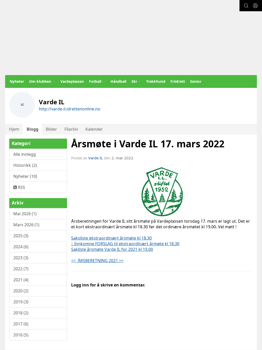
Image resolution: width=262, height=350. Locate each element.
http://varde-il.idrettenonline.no (69, 109)
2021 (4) (20, 280)
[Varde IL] (131, 37)
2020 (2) (20, 291)
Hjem (14, 129)
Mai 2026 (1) (25, 214)
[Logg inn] (255, 5)
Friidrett (177, 81)
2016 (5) (20, 335)
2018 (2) (20, 313)
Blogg (32, 129)
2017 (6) (20, 324)
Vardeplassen (72, 81)
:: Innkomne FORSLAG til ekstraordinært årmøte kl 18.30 (125, 243)
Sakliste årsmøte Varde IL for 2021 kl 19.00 (112, 249)
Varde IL (95, 157)
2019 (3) (20, 302)
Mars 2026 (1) (26, 225)
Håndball (118, 81)
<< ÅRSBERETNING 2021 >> (97, 260)
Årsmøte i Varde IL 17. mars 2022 (147, 143)
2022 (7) (20, 269)
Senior (195, 81)
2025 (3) (20, 236)
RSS (21, 187)
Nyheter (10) (25, 176)
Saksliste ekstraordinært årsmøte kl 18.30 (111, 238)
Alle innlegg (24, 154)
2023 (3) (20, 258)
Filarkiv (71, 129)
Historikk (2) (25, 165)
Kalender (94, 129)
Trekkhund (155, 81)
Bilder (51, 129)
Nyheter (17, 81)
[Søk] (246, 5)
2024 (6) (20, 247)
